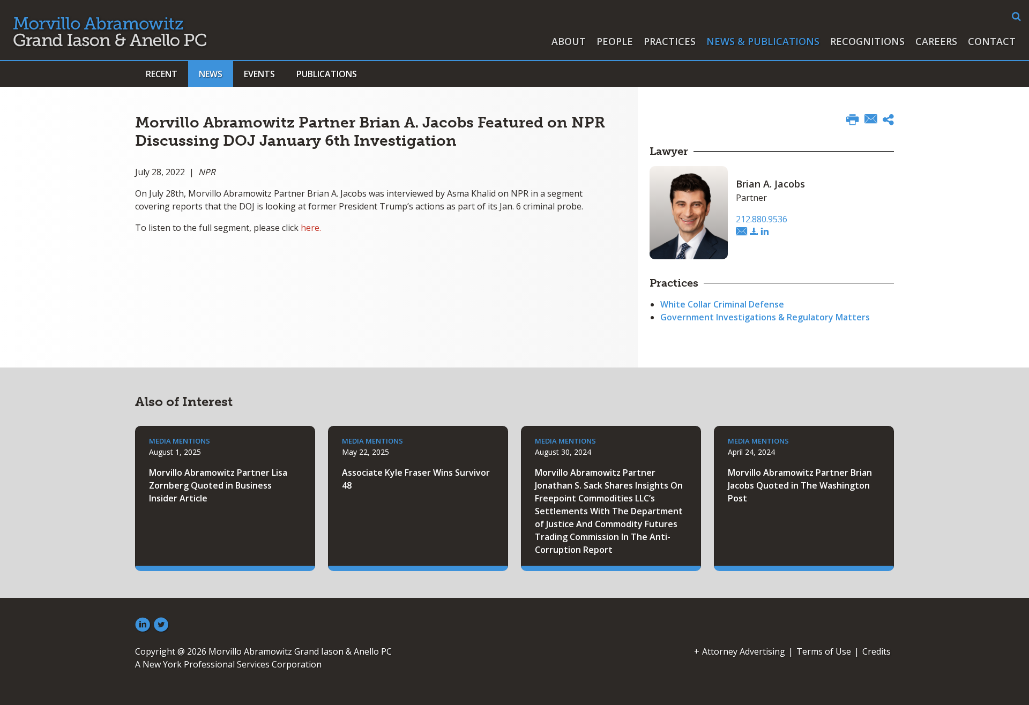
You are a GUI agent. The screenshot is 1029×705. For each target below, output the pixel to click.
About (568, 41)
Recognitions (867, 41)
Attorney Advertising (743, 651)
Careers (936, 41)
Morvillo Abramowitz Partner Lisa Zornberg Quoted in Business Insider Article (218, 485)
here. (311, 228)
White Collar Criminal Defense (722, 304)
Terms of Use (823, 651)
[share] (888, 121)
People (614, 41)
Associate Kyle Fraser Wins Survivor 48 (416, 479)
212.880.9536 (761, 219)
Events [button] (259, 74)
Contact (992, 41)
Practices (670, 41)
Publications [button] (326, 74)
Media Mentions (179, 441)
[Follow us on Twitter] (161, 625)
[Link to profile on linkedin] (764, 232)
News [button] (210, 74)
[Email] (870, 120)
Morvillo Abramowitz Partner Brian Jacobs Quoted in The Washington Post (800, 485)
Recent (161, 74)
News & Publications (762, 41)
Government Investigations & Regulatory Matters (765, 317)
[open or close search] (1016, 16)
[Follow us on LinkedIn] (142, 625)
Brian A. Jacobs (770, 183)
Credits (876, 651)
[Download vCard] (754, 232)
